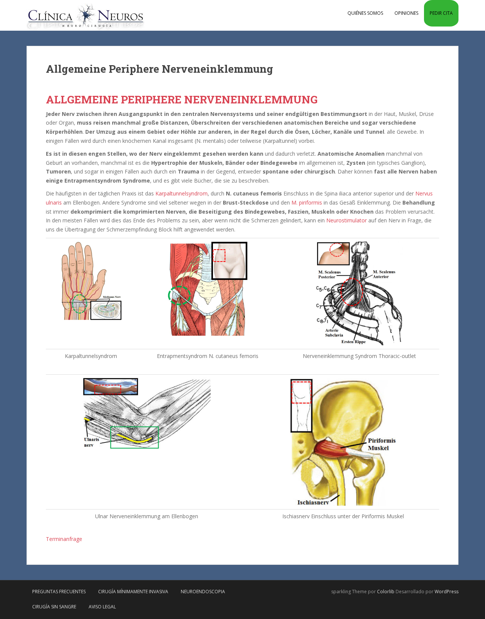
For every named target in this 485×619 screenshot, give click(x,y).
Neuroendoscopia (203, 591)
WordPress (446, 591)
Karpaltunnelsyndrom (181, 193)
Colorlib (385, 591)
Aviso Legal (102, 606)
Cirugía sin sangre (54, 606)
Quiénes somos (365, 13)
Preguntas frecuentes (59, 591)
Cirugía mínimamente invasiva (133, 591)
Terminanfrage (64, 538)
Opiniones (406, 13)
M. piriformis (306, 202)
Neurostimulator (346, 220)
